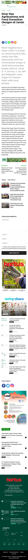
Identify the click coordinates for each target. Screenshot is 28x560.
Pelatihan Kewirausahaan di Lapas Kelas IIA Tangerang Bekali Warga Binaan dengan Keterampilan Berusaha (17, 187)
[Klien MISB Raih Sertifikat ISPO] (5, 513)
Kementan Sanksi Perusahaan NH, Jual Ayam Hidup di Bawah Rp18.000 (14, 310)
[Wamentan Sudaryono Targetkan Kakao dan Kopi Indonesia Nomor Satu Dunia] (5, 503)
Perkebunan (13, 507)
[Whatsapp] (9, 42)
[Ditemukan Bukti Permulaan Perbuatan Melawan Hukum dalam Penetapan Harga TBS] (5, 346)
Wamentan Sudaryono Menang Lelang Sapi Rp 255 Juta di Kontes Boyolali (18, 520)
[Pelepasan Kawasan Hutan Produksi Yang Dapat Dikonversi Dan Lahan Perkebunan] (5, 336)
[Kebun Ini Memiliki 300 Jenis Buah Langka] (5, 355)
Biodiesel (12, 321)
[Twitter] (6, 42)
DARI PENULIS (11, 180)
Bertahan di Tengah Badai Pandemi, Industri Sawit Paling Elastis (7, 170)
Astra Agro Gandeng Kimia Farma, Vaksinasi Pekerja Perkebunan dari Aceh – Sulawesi (20, 171)
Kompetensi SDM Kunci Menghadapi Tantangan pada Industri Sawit (12, 444)
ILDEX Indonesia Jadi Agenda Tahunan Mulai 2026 (17, 205)
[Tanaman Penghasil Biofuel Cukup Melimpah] (5, 320)
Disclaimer (5, 552)
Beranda (3, 10)
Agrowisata (12, 356)
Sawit (11, 331)
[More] (15, 42)
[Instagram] (12, 42)
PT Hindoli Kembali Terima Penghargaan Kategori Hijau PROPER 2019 (11, 464)
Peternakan (5, 314)
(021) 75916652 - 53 (18, 495)
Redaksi (22, 552)
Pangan (3, 437)
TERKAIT (4, 180)
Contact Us (14, 553)
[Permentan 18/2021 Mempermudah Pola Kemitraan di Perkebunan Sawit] (5, 327)
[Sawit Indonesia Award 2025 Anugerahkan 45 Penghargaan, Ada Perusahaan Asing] (5, 196)
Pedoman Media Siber (14, 552)
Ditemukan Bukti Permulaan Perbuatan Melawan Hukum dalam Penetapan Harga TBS (17, 346)
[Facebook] (3, 42)
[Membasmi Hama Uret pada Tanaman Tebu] (5, 362)
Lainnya (8, 10)
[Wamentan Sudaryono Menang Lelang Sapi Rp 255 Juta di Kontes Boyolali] (5, 520)
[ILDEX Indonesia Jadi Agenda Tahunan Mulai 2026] (5, 205)
